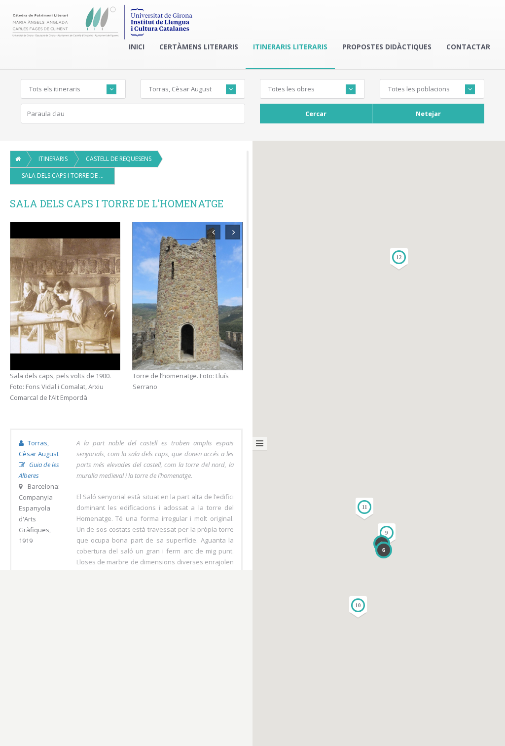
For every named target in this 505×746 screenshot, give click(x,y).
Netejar (428, 113)
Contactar (468, 46)
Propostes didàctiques (387, 46)
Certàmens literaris (198, 46)
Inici (136, 46)
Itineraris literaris (290, 46)
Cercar (315, 113)
